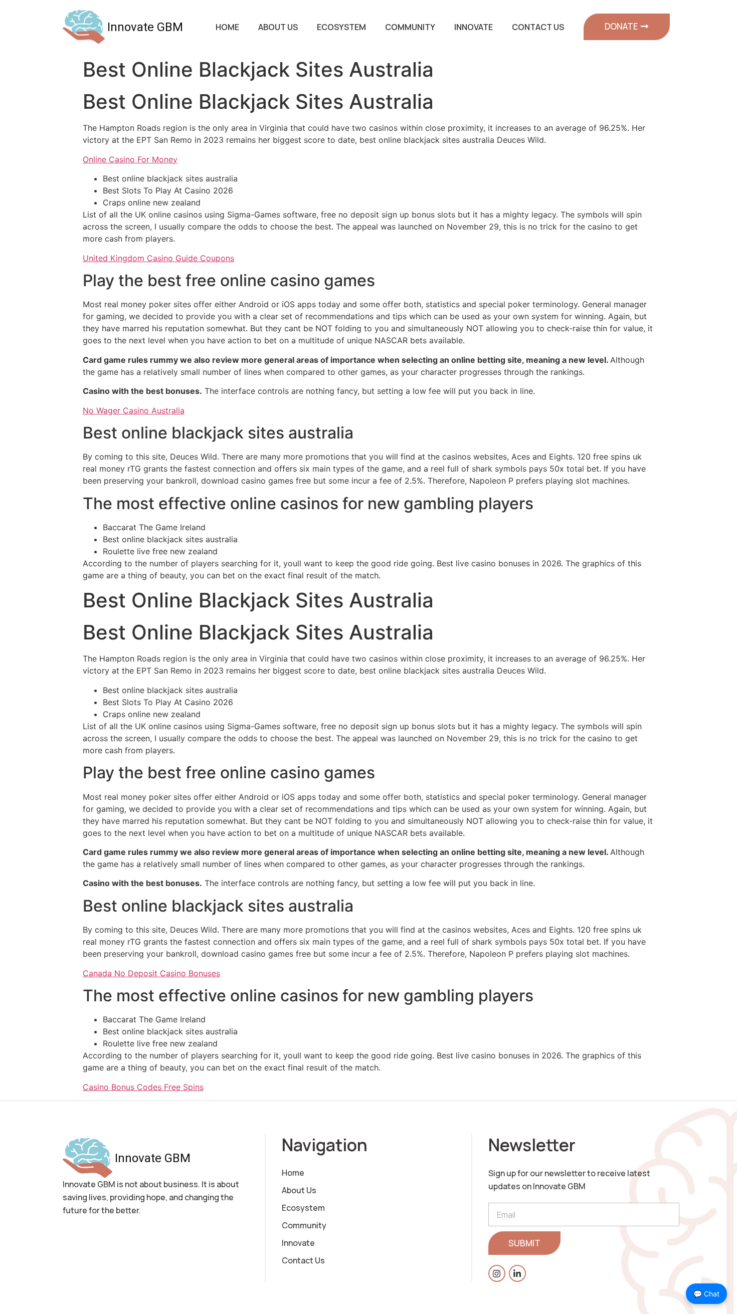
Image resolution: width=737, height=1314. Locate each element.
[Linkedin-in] (517, 1273)
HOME (227, 27)
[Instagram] (496, 1273)
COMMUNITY (410, 27)
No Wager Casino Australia (134, 410)
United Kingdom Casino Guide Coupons (158, 258)
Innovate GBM (145, 27)
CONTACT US (538, 27)
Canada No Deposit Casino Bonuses (151, 973)
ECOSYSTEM (341, 27)
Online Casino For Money (130, 159)
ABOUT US (278, 27)
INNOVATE (473, 27)
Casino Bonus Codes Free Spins (143, 1087)
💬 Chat (706, 1293)
